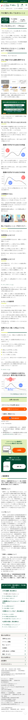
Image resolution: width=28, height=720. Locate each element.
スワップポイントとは (7, 284)
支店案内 (4, 648)
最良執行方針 (17, 680)
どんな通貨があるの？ (9, 606)
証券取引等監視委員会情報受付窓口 (8, 670)
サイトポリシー (4, 678)
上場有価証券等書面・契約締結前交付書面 (10, 697)
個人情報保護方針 (5, 682)
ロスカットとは (6, 369)
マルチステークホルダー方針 (7, 691)
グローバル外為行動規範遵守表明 (8, 700)
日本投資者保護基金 (5, 672)
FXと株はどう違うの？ (9, 598)
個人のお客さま (5, 635)
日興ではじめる (6, 638)
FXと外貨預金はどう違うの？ (11, 596)
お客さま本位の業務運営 (6, 689)
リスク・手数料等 (13, 5)
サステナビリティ (6, 664)
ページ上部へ (25, 712)
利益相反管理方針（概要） (6, 680)
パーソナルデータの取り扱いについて (9, 683)
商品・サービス (6, 654)
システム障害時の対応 (5, 694)
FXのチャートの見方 (9, 614)
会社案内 (3, 660)
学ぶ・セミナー (6, 645)
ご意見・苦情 (4, 669)
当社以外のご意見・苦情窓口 (15, 669)
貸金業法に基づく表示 (19, 702)
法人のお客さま (5, 657)
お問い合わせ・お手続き (8, 651)
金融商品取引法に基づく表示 (18, 694)
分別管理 (19, 692)
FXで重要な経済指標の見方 (10, 616)
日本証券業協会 (21, 670)
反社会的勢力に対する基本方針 (7, 685)
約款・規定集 (4, 696)
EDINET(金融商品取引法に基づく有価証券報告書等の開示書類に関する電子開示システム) (13, 674)
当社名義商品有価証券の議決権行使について (10, 704)
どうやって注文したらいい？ (11, 627)
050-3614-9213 (9, 434)
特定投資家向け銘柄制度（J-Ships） (8, 699)
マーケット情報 (6, 641)
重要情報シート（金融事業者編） (8, 692)
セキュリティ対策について (6, 702)
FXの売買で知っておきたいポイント (12, 618)
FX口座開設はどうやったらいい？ (12, 624)
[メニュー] (26, 5)
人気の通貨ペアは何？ (9, 608)
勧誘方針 (11, 678)
